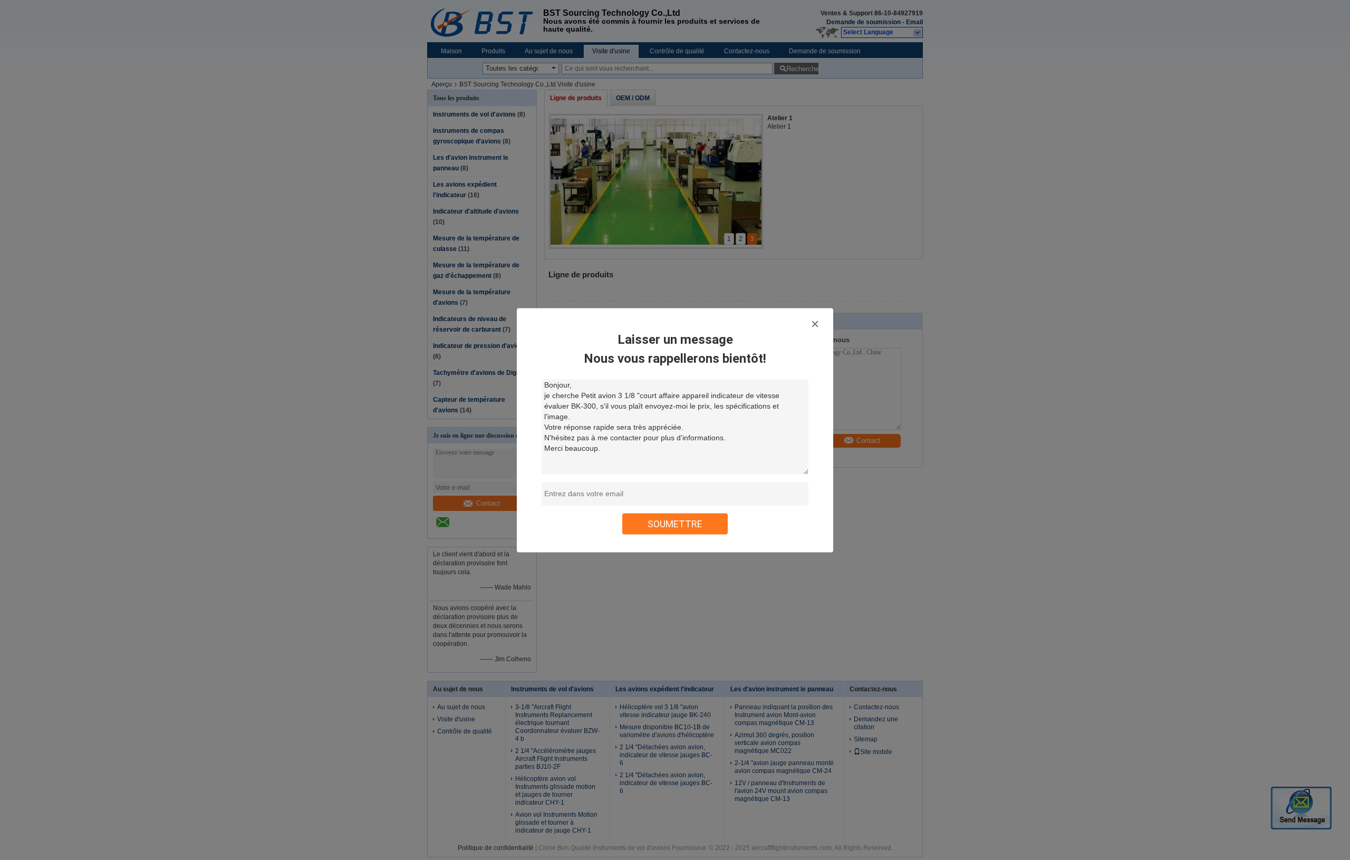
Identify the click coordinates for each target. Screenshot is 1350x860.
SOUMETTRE (675, 523)
